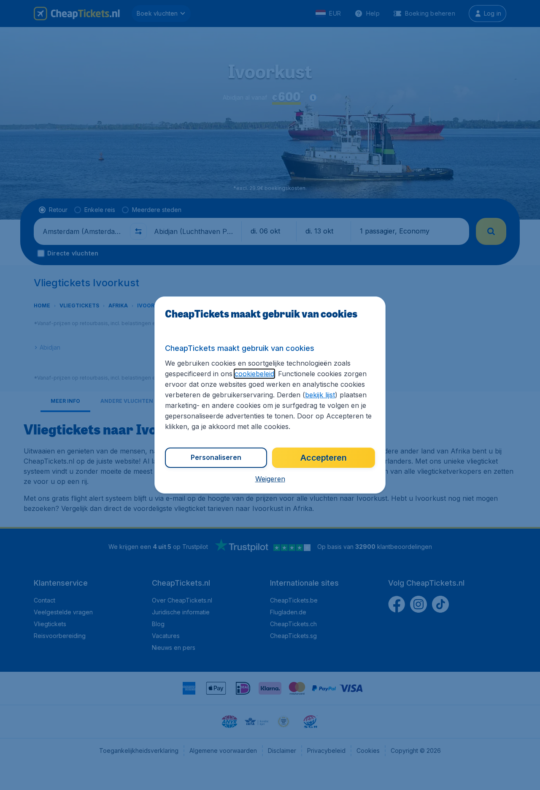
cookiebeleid (254, 373)
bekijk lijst (320, 395)
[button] (270, 479)
